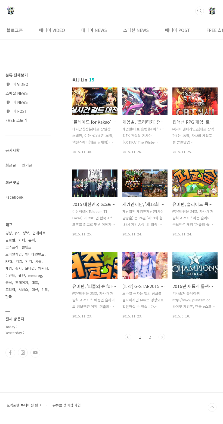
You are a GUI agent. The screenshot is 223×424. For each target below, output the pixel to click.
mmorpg (35, 275)
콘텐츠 (27, 247)
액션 (35, 289)
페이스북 (10, 353)
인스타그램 (23, 353)
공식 (8, 282)
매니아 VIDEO (52, 30)
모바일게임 (13, 254)
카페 (21, 240)
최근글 (10, 165)
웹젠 (21, 275)
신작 (44, 289)
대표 (35, 282)
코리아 (10, 289)
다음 (162, 337)
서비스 (23, 289)
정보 (26, 232)
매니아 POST (177, 30)
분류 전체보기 (16, 75)
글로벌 (10, 240)
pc (17, 232)
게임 (8, 268)
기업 (19, 261)
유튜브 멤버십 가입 (66, 405)
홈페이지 (21, 282)
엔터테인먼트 (35, 254)
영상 (8, 232)
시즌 (38, 261)
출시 (18, 268)
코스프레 (11, 247)
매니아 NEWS (94, 30)
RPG (8, 261)
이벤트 (10, 275)
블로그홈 (15, 30)
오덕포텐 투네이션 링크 (24, 405)
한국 (8, 296)
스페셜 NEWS (136, 30)
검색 (200, 11)
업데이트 (38, 232)
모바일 (30, 268)
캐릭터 (43, 268)
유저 (31, 240)
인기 (28, 261)
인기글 (27, 165)
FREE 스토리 (16, 120)
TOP (212, 407)
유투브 (35, 353)
